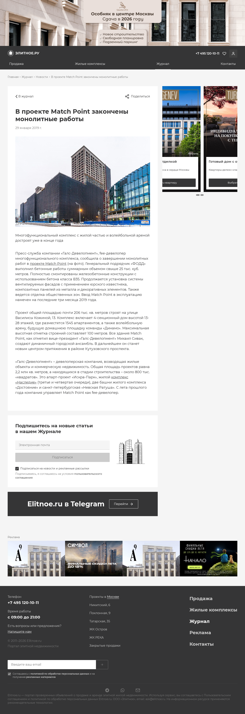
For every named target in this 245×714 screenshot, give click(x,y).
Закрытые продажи (104, 645)
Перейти (121, 504)
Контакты (228, 64)
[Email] (138, 690)
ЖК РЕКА (96, 637)
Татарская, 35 (99, 621)
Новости (42, 77)
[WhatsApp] (122, 690)
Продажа (16, 64)
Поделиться (140, 96)
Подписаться (62, 457)
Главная (13, 77)
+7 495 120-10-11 (23, 602)
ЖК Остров (98, 629)
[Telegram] (107, 690)
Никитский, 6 (99, 605)
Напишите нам (20, 631)
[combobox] (113, 597)
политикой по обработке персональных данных (60, 673)
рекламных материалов (41, 677)
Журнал (163, 64)
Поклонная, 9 (99, 613)
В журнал (25, 96)
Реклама (200, 632)
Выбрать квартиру (200, 182)
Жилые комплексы (90, 64)
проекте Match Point (48, 264)
